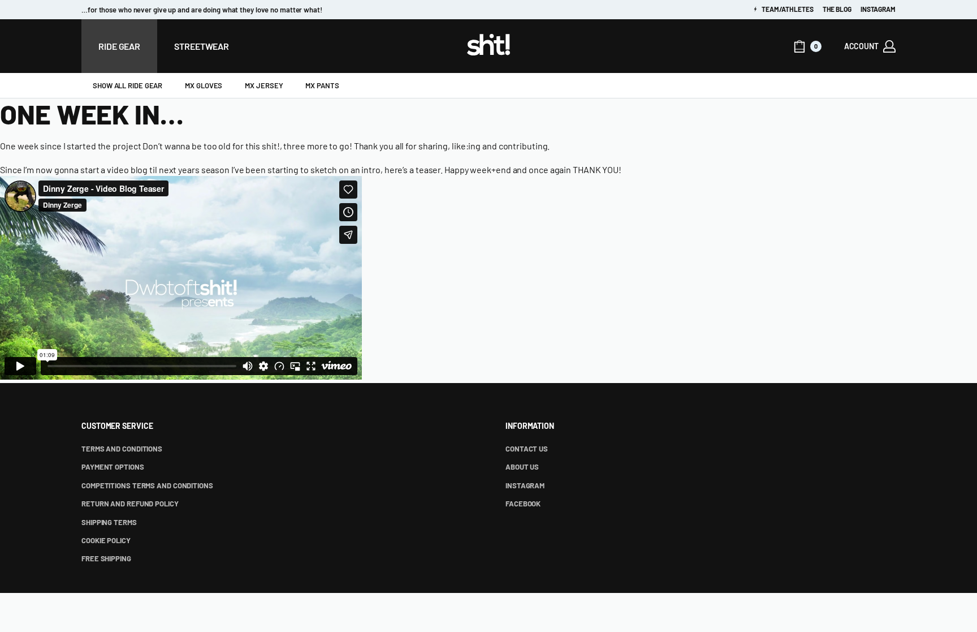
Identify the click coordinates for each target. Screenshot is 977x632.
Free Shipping (106, 558)
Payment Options (112, 466)
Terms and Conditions (121, 448)
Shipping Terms (109, 522)
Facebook (523, 503)
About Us (522, 466)
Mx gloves (203, 85)
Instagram (878, 9)
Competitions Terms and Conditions (147, 485)
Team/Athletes (787, 9)
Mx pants (322, 85)
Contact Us (526, 448)
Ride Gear (119, 46)
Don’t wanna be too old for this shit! (210, 145)
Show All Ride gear (127, 85)
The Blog (837, 9)
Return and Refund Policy (130, 503)
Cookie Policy (106, 540)
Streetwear (201, 46)
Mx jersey (264, 85)
